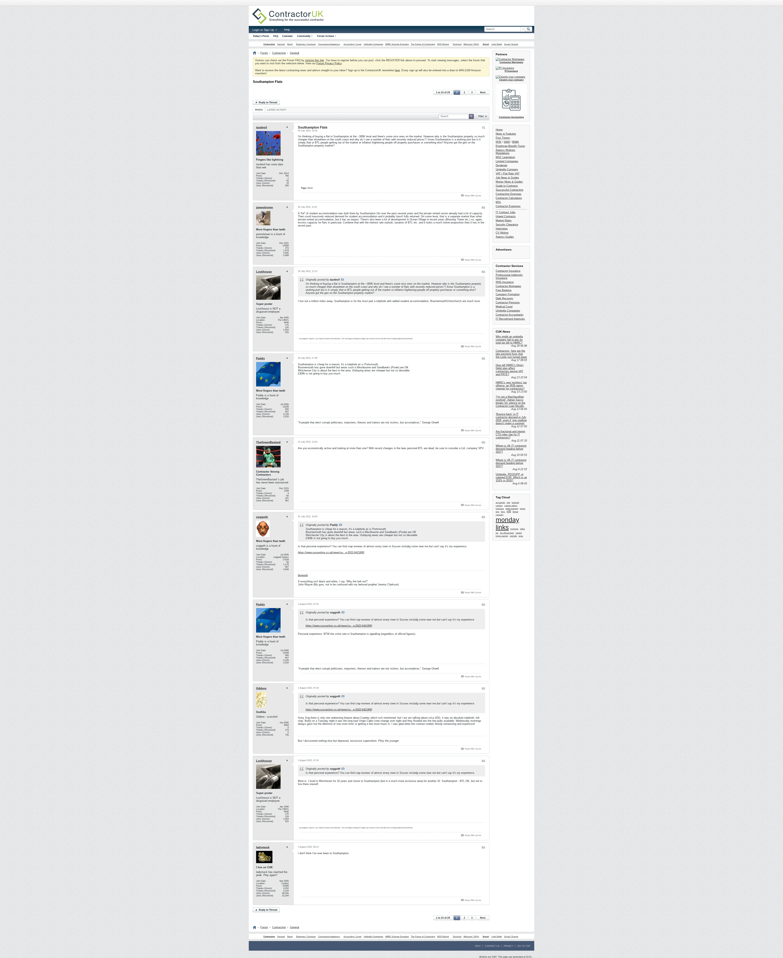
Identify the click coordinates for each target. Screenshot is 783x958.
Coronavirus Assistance (329, 44)
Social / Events (511, 44)
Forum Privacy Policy (329, 63)
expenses (500, 509)
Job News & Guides (507, 177)
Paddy (260, 358)
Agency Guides (505, 236)
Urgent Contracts (506, 216)
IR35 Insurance (505, 282)
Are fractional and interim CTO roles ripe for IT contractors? (510, 434)
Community (304, 36)
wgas (521, 536)
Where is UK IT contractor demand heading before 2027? (511, 448)
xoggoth (262, 516)
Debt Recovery (504, 298)
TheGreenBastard (268, 442)
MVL (498, 202)
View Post (342, 280)
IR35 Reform (443, 44)
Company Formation (508, 294)
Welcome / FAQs (471, 44)
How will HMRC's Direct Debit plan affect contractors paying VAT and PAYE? (509, 370)
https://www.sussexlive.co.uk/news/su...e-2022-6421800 (331, 552)
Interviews (502, 228)
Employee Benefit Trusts (510, 146)
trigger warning (502, 536)
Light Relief (496, 44)
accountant (500, 503)
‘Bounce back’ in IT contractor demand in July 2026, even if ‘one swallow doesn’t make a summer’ (511, 419)
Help (287, 29)
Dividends (501, 165)
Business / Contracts (306, 44)
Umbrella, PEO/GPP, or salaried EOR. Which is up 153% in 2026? (511, 477)
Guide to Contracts (507, 185)
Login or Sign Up (263, 29)
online (522, 529)
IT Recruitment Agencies (510, 318)
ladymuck (263, 847)
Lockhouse (264, 271)
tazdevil (261, 127)
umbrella (513, 536)
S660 (507, 141)
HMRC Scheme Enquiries (397, 44)
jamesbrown (264, 207)
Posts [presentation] (259, 110)
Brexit (290, 44)
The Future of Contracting (423, 44)
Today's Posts (261, 36)
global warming (511, 509)
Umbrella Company (507, 169)
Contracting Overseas (508, 193)
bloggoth (303, 575)
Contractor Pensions (508, 302)
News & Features (506, 133)
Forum (264, 52)
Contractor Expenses (508, 206)
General (281, 44)
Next (483, 92)
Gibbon (261, 688)
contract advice (510, 506)
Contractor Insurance (508, 270)
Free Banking (503, 290)
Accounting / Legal (352, 44)
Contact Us (492, 946)
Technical (457, 44)
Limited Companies (507, 161)
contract (499, 506)
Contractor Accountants (509, 314)
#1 (483, 127)
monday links (507, 523)
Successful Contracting (509, 189)
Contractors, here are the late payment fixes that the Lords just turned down (511, 354)
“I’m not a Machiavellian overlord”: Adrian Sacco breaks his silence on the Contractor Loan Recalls (510, 401)
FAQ (275, 36)
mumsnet (514, 529)
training (519, 533)
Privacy (508, 946)
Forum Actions (325, 36)
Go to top (523, 946)
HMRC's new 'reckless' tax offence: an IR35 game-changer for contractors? (511, 385)
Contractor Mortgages (508, 286)
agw (508, 503)
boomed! (515, 503)
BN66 (515, 141)
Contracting (269, 44)
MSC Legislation (505, 157)
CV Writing (502, 232)
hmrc (503, 512)
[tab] (259, 109)
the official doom (507, 533)
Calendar (287, 36)
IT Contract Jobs (505, 212)
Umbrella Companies (373, 44)
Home (499, 129)
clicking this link (314, 60)
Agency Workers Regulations (505, 152)
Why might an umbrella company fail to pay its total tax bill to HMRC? (509, 339)
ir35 (509, 511)
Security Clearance (507, 224)
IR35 (498, 141)
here (397, 70)
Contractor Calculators (509, 198)
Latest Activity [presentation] (276, 110)
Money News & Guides (509, 181)
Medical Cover (504, 306)
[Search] (528, 29)
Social (486, 44)
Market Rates (504, 220)
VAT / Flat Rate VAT (508, 173)
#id (483, 207)
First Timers (503, 137)
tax (497, 533)
